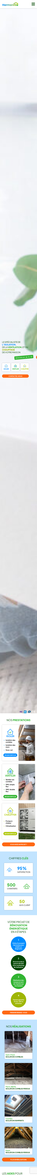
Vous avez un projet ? (18, 844)
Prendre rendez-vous (18, 1012)
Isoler (6, 369)
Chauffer (24, 369)
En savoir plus (10, 755)
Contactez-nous (15, 376)
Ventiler (15, 369)
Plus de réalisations (18, 1160)
